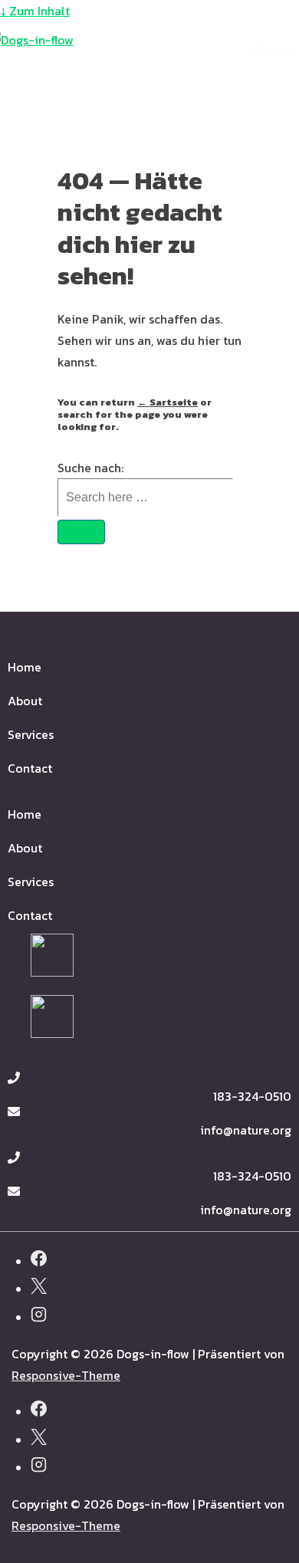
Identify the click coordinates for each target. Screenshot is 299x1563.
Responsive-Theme (66, 1375)
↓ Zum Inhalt (35, 11)
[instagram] (39, 1316)
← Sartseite (167, 402)
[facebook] (39, 1260)
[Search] (81, 532)
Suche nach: (90, 467)
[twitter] (39, 1288)
